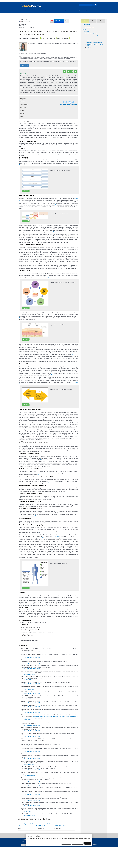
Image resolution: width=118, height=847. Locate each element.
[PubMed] (30, 651)
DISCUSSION (86, 31)
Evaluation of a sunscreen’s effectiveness (95, 35)
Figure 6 (57, 536)
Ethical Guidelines (69, 10)
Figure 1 (21, 165)
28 (35, 515)
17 (51, 374)
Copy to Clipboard (24, 65)
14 (72, 354)
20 (39, 417)
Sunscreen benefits (91, 38)
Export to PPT (26, 190)
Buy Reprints (60, 20)
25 (40, 459)
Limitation (89, 47)
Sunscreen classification (92, 33)
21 (40, 417)
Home (32, 10)
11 (46, 276)
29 (38, 532)
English (22, 21)
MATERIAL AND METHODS (89, 27)
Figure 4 (21, 317)
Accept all (87, 843)
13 (39, 347)
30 (68, 547)
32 (52, 554)
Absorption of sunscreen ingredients (94, 42)
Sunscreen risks (90, 40)
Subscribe (78, 10)
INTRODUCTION (86, 24)
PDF (67, 20)
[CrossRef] (26, 651)
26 (68, 461)
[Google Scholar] (36, 651)
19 (74, 381)
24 (29, 457)
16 (50, 374)
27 (61, 462)
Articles (52, 10)
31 (51, 550)
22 (73, 420)
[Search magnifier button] (95, 5)
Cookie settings (66, 843)
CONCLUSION (86, 49)
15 (75, 361)
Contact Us (84, 10)
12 (77, 315)
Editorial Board (44, 10)
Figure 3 (49, 277)
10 (71, 354)
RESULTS (85, 29)
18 (73, 381)
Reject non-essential (78, 843)
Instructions (59, 10)
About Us (37, 10)
